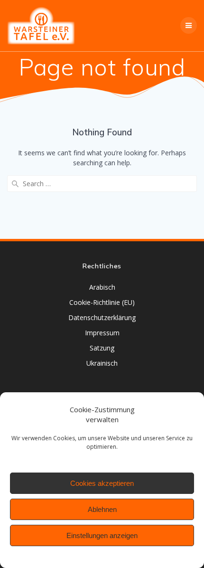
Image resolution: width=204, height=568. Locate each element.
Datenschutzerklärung (102, 317)
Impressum (102, 332)
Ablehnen (102, 509)
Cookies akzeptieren (102, 483)
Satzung (102, 347)
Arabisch (102, 287)
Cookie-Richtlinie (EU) (102, 302)
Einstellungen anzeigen (102, 535)
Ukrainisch (102, 363)
